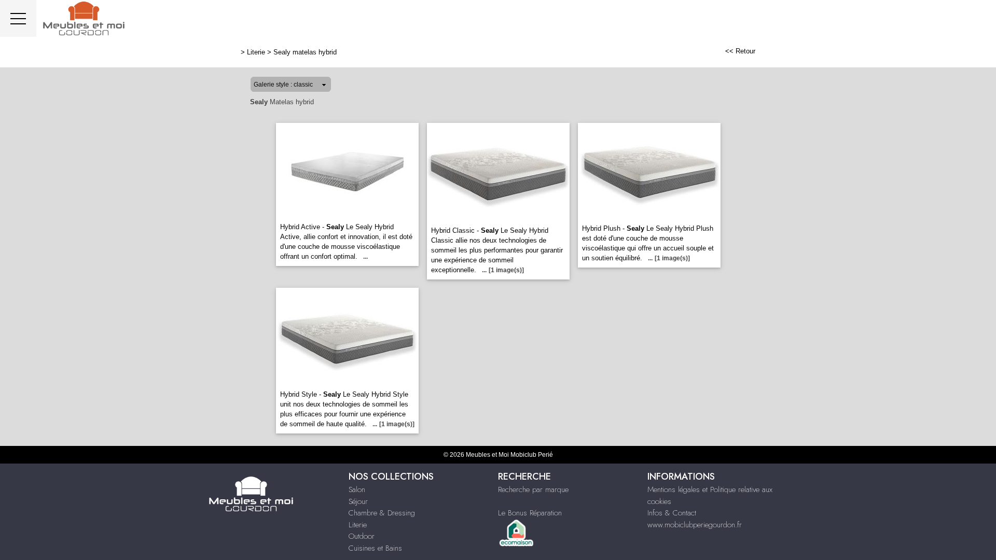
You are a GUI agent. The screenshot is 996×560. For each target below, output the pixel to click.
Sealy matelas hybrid (305, 52)
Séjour (358, 501)
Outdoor (362, 536)
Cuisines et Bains (375, 548)
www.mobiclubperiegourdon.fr (694, 524)
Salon (357, 489)
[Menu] (18, 18)
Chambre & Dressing (382, 513)
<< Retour (740, 51)
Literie (256, 52)
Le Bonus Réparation (530, 513)
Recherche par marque (533, 489)
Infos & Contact (671, 513)
